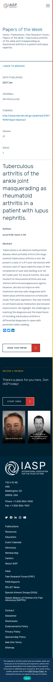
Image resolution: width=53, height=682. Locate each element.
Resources (10, 532)
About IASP (11, 563)
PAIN (7, 571)
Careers (9, 558)
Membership (11, 553)
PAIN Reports (12, 582)
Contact (9, 610)
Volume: (7, 131)
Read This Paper (17, 348)
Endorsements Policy (16, 626)
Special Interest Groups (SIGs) (21, 592)
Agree (27, 678)
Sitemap (9, 647)
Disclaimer (10, 616)
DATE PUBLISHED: (13, 77)
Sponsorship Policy (15, 637)
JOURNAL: (8, 94)
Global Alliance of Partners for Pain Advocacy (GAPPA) (24, 599)
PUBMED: (8, 110)
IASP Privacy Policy (36, 671)
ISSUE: (6, 147)
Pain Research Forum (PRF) (20, 576)
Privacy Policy (12, 632)
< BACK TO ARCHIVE (14, 66)
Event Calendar (13, 542)
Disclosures (11, 621)
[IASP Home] (10, 5)
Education (10, 537)
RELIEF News (12, 587)
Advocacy (10, 548)
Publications (12, 526)
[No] (49, 670)
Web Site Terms (13, 642)
